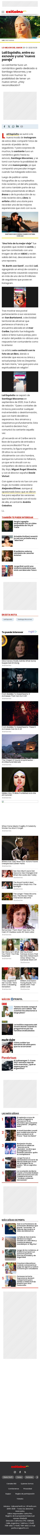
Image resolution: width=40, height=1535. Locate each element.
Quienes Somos (27, 1484)
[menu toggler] (2, 11)
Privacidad (27, 1489)
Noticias (29, 1477)
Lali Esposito (8, 619)
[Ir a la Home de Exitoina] (16, 12)
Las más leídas (10, 1113)
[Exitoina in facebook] (20, 1472)
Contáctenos (13, 1489)
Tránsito (20, 1499)
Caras (19, 1477)
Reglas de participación (25, 1494)
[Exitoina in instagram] (15, 1472)
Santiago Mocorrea (25, 619)
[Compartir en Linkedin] (17, 126)
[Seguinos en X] (25, 1472)
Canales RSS (11, 1484)
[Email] (21, 127)
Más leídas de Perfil (13, 1220)
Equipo (8, 1494)
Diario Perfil (8, 1477)
